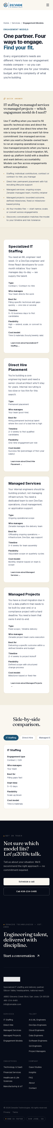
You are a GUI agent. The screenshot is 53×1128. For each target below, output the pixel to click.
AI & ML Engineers (37, 1019)
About (32, 1083)
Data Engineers (36, 1035)
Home (6, 23)
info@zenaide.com (12, 1004)
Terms (15, 1112)
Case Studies (35, 1067)
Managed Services (12, 1030)
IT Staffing (11, 737)
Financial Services (12, 1072)
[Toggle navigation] (48, 5)
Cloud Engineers (36, 1030)
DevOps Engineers (38, 1025)
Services (16, 23)
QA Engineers (35, 1046)
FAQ (31, 1077)
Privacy (7, 1112)
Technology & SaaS (13, 1067)
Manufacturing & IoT (13, 1086)
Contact (33, 1088)
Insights (32, 1072)
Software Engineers (38, 1040)
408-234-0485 (11, 1000)
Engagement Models (13, 1040)
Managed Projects (12, 1035)
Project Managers (37, 1051)
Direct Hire (27, 737)
